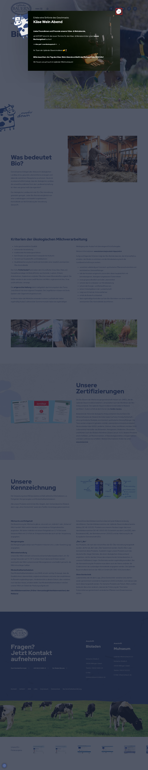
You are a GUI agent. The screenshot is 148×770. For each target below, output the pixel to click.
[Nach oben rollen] (143, 765)
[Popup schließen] (119, 11)
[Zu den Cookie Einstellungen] (4, 765)
